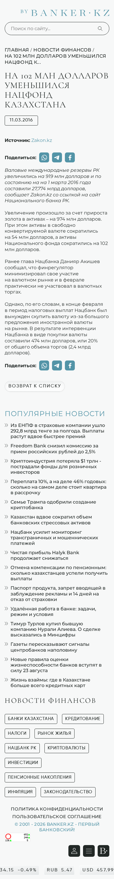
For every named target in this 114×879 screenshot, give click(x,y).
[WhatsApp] (44, 157)
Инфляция (20, 792)
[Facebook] (70, 157)
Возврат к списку (34, 386)
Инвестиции (23, 762)
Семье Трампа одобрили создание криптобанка (53, 504)
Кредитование (83, 719)
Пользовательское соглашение (56, 816)
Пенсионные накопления (40, 777)
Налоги (17, 733)
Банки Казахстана (31, 719)
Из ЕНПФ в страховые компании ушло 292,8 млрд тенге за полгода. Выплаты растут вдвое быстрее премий (58, 431)
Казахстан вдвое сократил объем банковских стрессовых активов (51, 519)
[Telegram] (57, 157)
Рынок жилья (54, 733)
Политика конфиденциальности (57, 808)
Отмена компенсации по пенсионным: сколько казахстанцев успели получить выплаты (59, 573)
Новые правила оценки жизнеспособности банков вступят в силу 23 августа (56, 665)
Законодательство (68, 792)
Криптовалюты (67, 748)
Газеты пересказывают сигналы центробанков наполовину (50, 647)
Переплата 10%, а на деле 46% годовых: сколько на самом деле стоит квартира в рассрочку (58, 487)
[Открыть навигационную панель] (89, 851)
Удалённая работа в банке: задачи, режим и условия (53, 611)
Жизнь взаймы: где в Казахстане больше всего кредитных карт (50, 682)
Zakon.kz (41, 140)
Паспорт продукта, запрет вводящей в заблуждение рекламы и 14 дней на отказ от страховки (58, 593)
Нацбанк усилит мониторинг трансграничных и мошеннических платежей (54, 537)
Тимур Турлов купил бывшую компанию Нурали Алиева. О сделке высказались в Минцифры (56, 629)
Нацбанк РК (22, 748)
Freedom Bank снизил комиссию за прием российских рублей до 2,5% (54, 448)
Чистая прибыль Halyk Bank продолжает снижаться (45, 555)
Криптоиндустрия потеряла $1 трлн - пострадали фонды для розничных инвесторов (56, 466)
